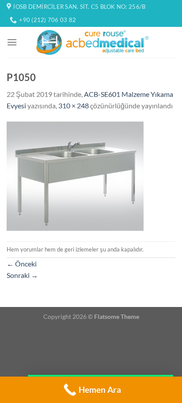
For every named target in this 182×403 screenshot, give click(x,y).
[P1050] (75, 175)
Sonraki (22, 275)
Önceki (22, 263)
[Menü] (12, 42)
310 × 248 (73, 105)
